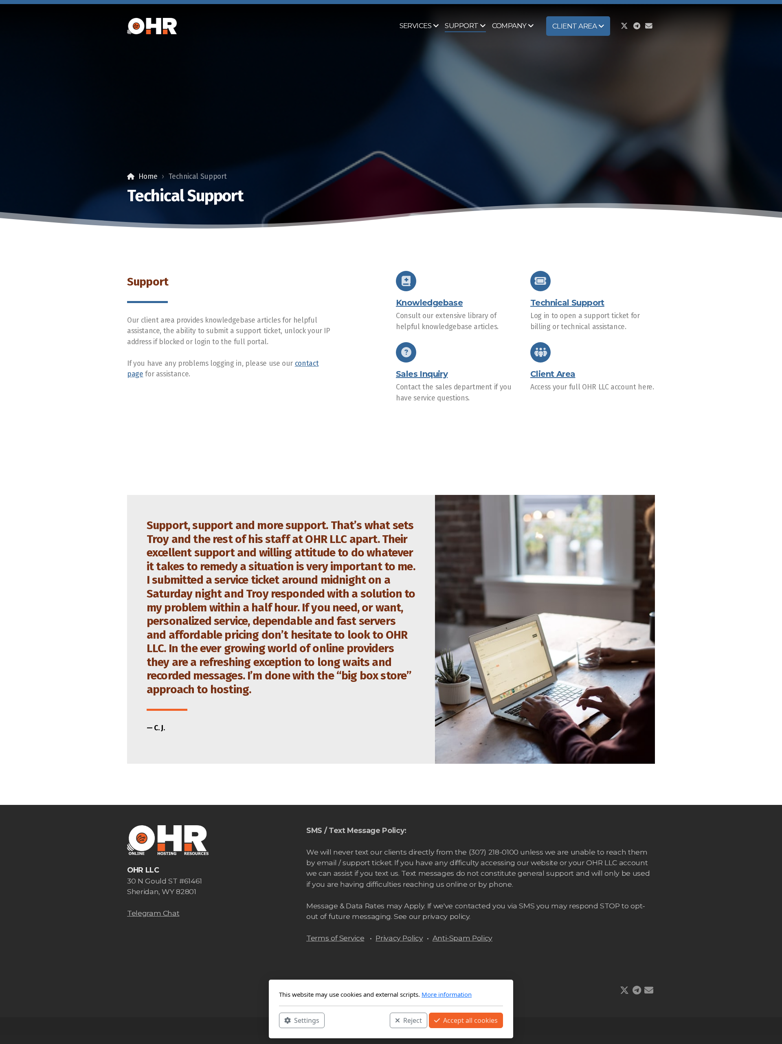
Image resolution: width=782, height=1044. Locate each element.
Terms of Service (335, 938)
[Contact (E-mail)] (649, 26)
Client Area (552, 374)
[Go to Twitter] (624, 26)
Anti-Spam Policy (462, 938)
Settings (306, 1019)
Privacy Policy (399, 938)
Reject (412, 1019)
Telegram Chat (153, 913)
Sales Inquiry (422, 374)
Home (147, 176)
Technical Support (567, 303)
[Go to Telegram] (636, 26)
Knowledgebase (429, 303)
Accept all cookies (470, 1019)
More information (447, 994)
